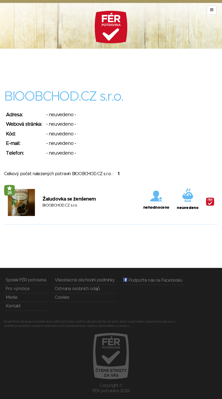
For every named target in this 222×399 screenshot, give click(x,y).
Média (11, 297)
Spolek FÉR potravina (26, 280)
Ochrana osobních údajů (77, 289)
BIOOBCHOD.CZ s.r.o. (60, 205)
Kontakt (13, 306)
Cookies (62, 297)
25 (9, 193)
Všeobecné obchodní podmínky (85, 280)
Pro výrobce (18, 289)
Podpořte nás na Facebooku (154, 280)
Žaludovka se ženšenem (69, 199)
